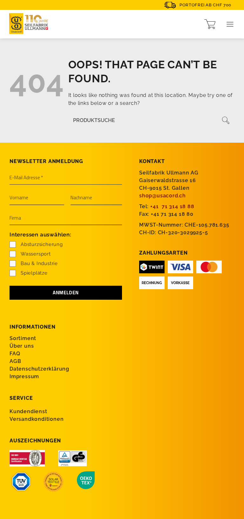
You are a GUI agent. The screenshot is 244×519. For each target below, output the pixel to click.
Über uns (22, 346)
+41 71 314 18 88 (172, 206)
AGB (15, 361)
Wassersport (36, 254)
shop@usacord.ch (162, 196)
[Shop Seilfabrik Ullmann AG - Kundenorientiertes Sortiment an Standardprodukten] (30, 24)
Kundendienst (28, 411)
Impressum (24, 376)
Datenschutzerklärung (39, 369)
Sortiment (23, 338)
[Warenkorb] (209, 24)
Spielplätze (34, 273)
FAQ (15, 354)
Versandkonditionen (37, 419)
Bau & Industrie (39, 263)
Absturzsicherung (42, 244)
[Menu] (230, 24)
